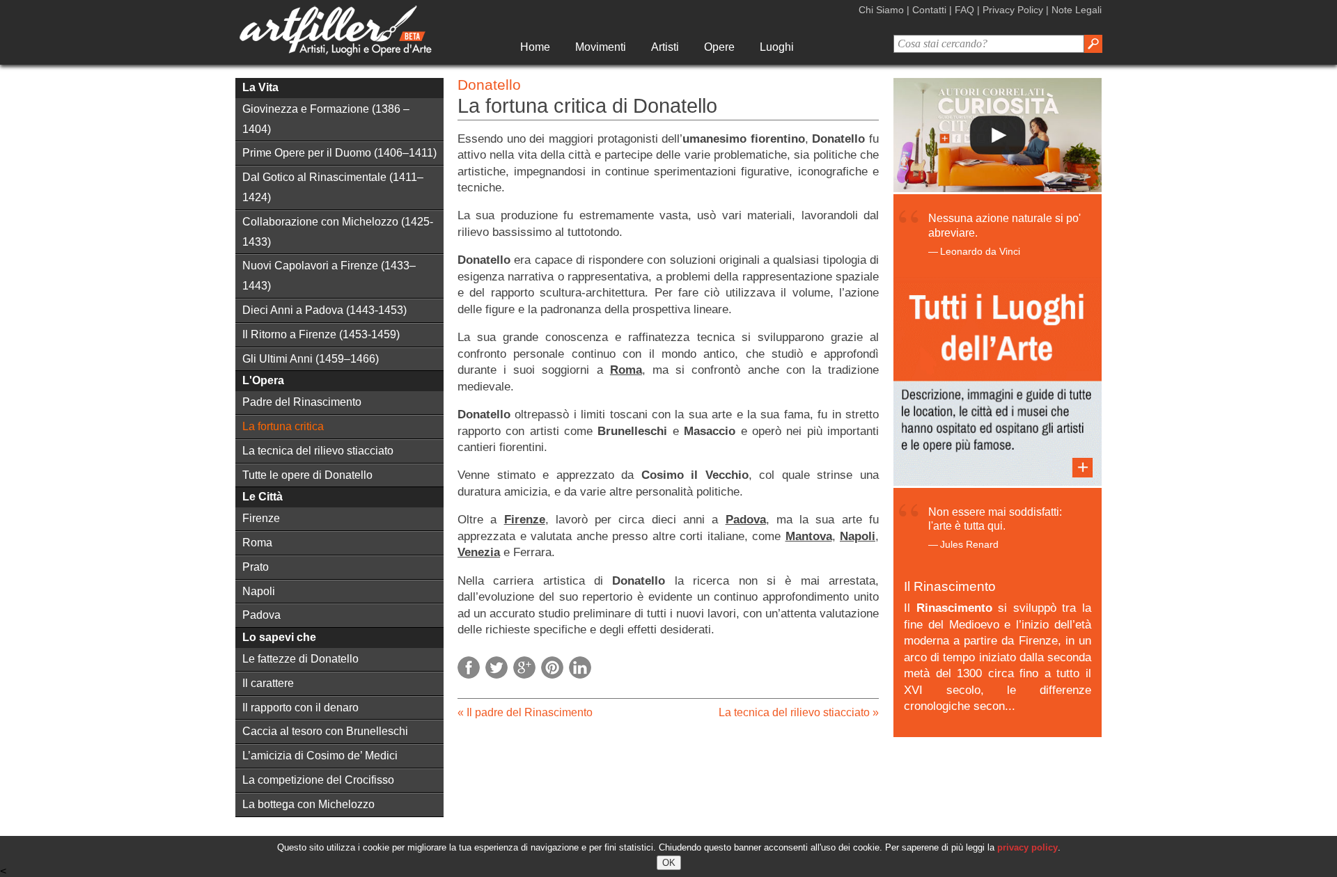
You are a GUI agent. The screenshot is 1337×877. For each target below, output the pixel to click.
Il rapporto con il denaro (300, 707)
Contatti (929, 9)
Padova (261, 615)
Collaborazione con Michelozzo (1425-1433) (337, 232)
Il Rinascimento (950, 586)
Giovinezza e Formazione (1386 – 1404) (325, 119)
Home (535, 47)
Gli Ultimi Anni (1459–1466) (310, 359)
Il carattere (268, 683)
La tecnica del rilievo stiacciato (317, 451)
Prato (255, 567)
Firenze (261, 518)
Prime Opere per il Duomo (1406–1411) (339, 153)
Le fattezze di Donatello (300, 659)
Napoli (258, 591)
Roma (257, 542)
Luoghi (777, 47)
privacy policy (1027, 847)
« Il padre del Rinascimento (525, 712)
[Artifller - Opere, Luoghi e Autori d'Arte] (335, 52)
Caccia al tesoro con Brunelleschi (325, 731)
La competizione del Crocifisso (318, 780)
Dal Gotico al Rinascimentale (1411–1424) (332, 187)
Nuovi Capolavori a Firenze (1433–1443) (329, 276)
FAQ (964, 9)
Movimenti (600, 47)
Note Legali (1076, 9)
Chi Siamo (881, 9)
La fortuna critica (283, 426)
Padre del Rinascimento (301, 402)
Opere (719, 47)
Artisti (665, 47)
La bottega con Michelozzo (308, 804)
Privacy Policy (1013, 9)
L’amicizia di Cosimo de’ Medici (320, 755)
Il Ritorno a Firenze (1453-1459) (321, 334)
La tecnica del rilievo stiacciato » (799, 712)
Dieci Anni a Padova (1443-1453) (324, 310)
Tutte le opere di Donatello (307, 475)
